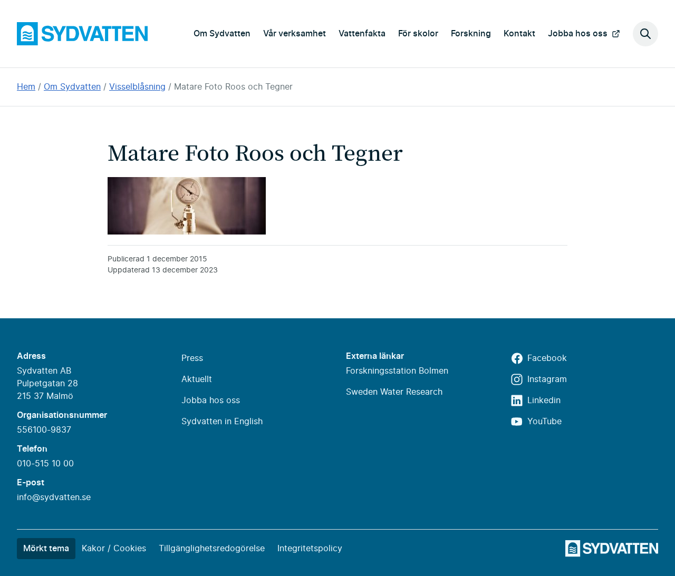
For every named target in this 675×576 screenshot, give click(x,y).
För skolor (418, 34)
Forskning (471, 34)
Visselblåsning (137, 87)
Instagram (547, 379)
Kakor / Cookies (114, 548)
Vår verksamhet (294, 34)
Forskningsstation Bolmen (397, 371)
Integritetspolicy (309, 548)
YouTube (544, 421)
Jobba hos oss (578, 34)
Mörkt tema (46, 548)
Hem (26, 87)
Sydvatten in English (222, 421)
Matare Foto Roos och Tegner (233, 87)
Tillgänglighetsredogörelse (212, 548)
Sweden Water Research (394, 392)
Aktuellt (196, 379)
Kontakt (519, 34)
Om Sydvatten (222, 34)
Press (192, 358)
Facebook (547, 358)
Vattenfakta (362, 34)
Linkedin (544, 400)
